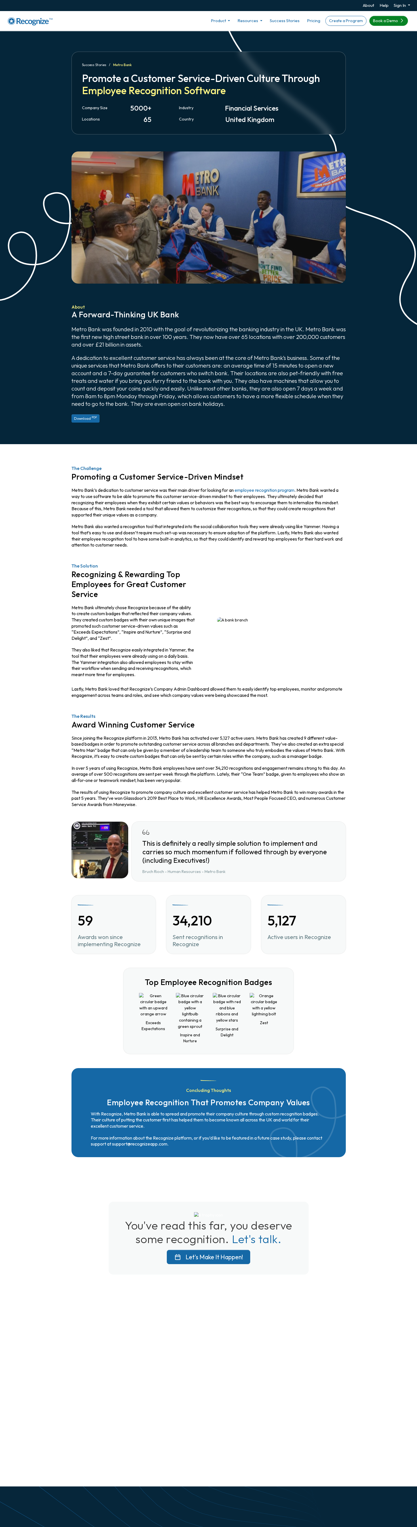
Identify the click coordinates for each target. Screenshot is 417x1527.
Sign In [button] (400, 5)
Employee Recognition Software (154, 90)
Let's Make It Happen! (213, 1257)
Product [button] (219, 20)
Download (85, 418)
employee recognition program (264, 490)
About (368, 5)
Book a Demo (386, 20)
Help (384, 5)
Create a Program (346, 20)
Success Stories (285, 20)
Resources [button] (248, 20)
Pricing (313, 20)
